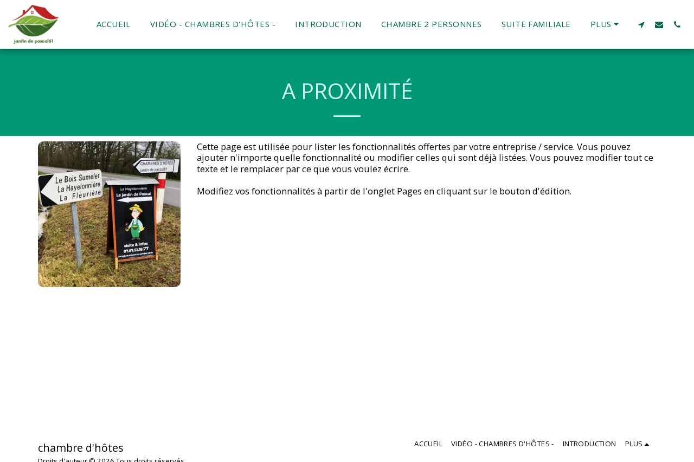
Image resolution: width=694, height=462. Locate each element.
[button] (641, 24)
